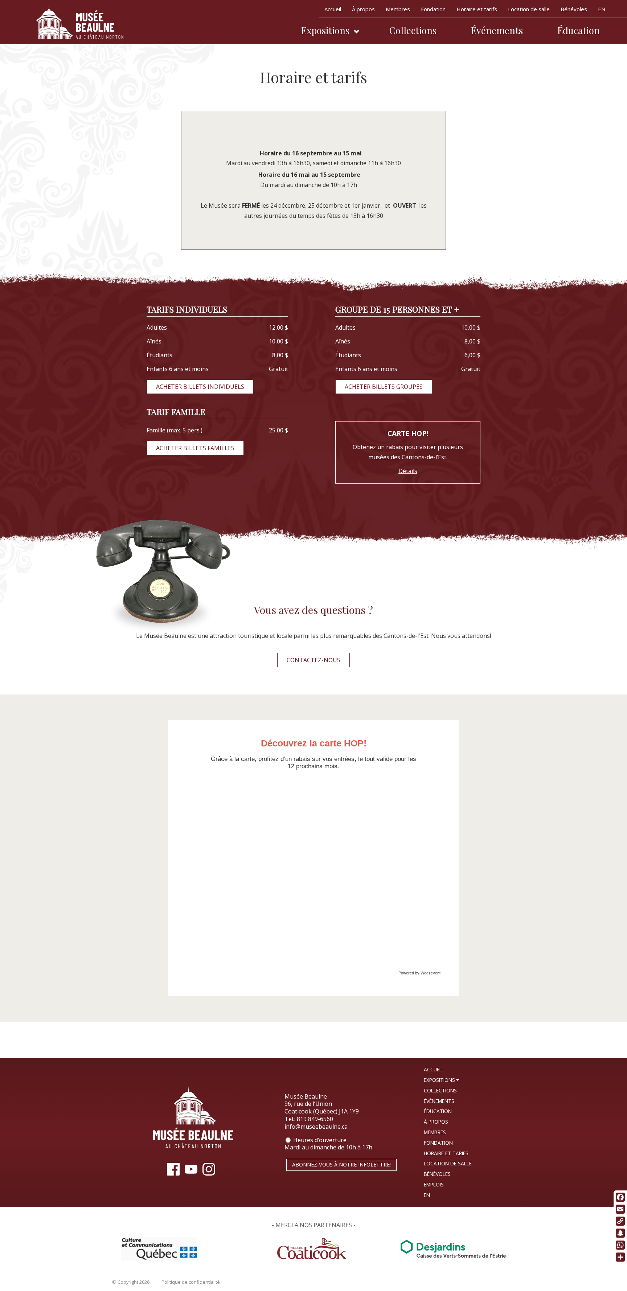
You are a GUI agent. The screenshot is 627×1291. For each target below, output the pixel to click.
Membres (398, 9)
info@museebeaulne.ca (316, 1127)
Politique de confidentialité (190, 1282)
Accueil (332, 9)
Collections (413, 30)
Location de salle (529, 9)
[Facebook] (620, 1197)
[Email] (620, 1209)
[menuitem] (602, 10)
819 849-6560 (315, 1119)
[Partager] (620, 1257)
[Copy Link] (620, 1221)
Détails (407, 471)
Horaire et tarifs (476, 9)
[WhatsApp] (620, 1245)
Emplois (434, 1184)
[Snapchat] (620, 1233)
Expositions (325, 30)
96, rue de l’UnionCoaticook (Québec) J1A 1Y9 (321, 1107)
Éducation (578, 30)
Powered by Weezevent (419, 973)
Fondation (433, 9)
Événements (497, 30)
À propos (363, 9)
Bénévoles (574, 9)
